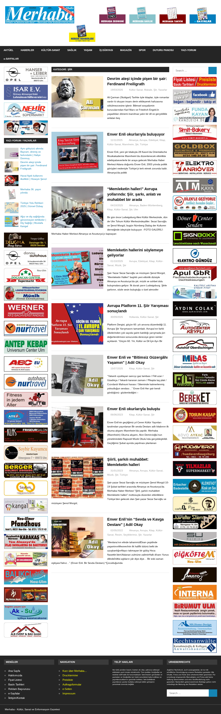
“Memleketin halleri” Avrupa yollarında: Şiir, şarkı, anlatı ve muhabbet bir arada (134, 194)
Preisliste (68, 679)
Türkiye (144, 144)
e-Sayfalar (14, 693)
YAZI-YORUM (188, 50)
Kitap (162, 140)
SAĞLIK (71, 50)
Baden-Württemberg (151, 205)
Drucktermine (70, 675)
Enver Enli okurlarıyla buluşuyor (136, 134)
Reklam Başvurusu (19, 688)
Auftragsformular (72, 684)
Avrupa (143, 140)
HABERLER (27, 50)
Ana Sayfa (14, 670)
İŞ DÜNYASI (106, 50)
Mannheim (128, 144)
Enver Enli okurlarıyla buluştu (133, 409)
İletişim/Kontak (16, 697)
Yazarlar (162, 89)
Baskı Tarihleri (16, 684)
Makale (148, 89)
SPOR (142, 50)
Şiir (155, 89)
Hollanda (134, 317)
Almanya (133, 140)
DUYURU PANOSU (163, 50)
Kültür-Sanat (136, 89)
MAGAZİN (126, 50)
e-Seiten (67, 688)
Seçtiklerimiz (130, 534)
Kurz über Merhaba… (75, 670)
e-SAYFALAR (11, 58)
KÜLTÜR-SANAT (50, 50)
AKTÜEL (8, 50)
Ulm (136, 209)
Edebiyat (153, 140)
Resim (118, 534)
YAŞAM (88, 50)
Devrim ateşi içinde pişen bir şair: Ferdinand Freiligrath (33, 165)
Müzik (118, 265)
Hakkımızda (15, 675)
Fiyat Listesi (15, 679)
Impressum (69, 693)
